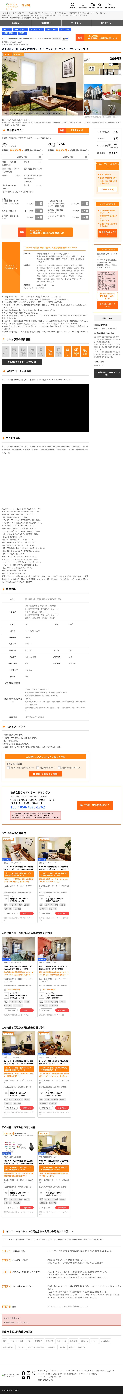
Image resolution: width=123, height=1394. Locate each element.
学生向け (94, 1341)
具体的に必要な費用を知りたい (22, 767)
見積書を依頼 (76, 130)
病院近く (62, 1347)
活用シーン (110, 1371)
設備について (99, 1371)
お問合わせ (26, 913)
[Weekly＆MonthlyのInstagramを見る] (28, 1373)
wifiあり (29, 1341)
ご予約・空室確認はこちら (96, 805)
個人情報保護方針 (70, 1374)
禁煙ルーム (84, 1341)
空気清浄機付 (51, 1347)
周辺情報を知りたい (47, 767)
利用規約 (94, 1374)
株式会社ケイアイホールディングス (107, 255)
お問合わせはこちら (109, 233)
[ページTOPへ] (119, 1390)
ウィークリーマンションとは (82, 1371)
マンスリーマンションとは (60, 1371)
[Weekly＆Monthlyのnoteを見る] (28, 1377)
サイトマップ (83, 1374)
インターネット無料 (16, 1341)
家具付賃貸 (73, 1341)
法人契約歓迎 (105, 1341)
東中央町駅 (45, 609)
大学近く (72, 1347)
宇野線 (27, 612)
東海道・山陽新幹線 (32, 618)
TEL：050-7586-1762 (27, 807)
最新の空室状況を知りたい (71, 767)
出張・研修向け (8, 1347)
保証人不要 (49, 1341)
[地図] (65, 39)
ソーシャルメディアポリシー (48, 1377)
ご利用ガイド (106, 189)
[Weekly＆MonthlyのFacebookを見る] (23, 1373)
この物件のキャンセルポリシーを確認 (107, 373)
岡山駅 (44, 618)
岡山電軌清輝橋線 (32, 605)
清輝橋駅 (44, 605)
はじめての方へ (43, 1371)
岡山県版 (26, 5)
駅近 (4, 1341)
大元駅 (34, 612)
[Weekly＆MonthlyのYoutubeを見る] (23, 1377)
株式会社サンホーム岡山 (20, 1015)
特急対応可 (82, 1347)
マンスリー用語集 (44, 1374)
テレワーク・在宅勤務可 (36, 1347)
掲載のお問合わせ (44, 1380)
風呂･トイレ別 (61, 1341)
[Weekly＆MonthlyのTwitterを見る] (33, 1373)
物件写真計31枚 (111, 107)
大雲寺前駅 (45, 615)
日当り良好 (20, 1347)
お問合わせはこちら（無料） (107, 305)
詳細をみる (10, 913)
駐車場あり (39, 1341)
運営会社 (56, 1374)
